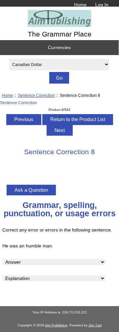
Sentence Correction (36, 95)
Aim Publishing (56, 325)
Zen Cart (95, 325)
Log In (101, 4)
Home (80, 4)
